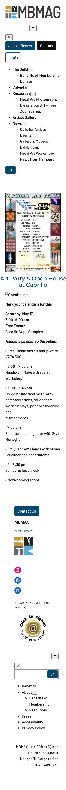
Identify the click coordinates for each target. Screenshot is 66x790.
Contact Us (26, 511)
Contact (47, 45)
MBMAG (22, 522)
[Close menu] (9, 37)
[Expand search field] (10, 170)
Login (13, 57)
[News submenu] (24, 124)
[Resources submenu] (33, 94)
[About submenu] (34, 693)
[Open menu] (33, 28)
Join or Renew (20, 45)
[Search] (52, 674)
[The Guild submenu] (30, 70)
